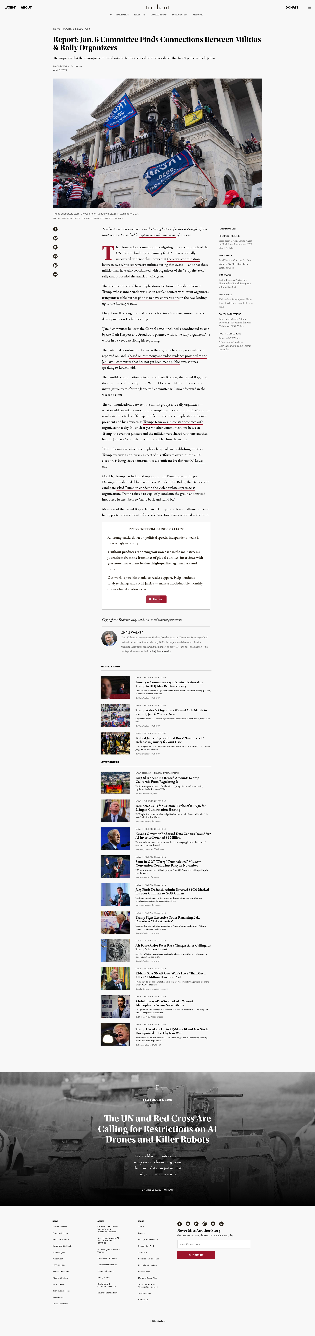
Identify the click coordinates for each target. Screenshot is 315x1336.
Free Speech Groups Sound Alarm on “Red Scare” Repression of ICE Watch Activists (235, 244)
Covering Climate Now (107, 1292)
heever (159, 849)
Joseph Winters (145, 793)
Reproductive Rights (61, 1290)
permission (175, 619)
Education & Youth (60, 1239)
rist (156, 793)
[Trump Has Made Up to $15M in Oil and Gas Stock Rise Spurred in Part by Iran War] (115, 1034)
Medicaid (198, 14)
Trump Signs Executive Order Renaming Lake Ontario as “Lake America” (168, 919)
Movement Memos (105, 1271)
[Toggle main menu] (307, 8)
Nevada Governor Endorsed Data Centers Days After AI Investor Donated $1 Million (173, 835)
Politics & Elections (77, 29)
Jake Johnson (144, 989)
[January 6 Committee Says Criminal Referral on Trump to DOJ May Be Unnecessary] (115, 687)
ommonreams (160, 989)
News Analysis (143, 773)
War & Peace (58, 1297)
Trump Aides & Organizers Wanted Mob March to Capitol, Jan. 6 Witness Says (171, 712)
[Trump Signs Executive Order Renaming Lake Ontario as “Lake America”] (115, 922)
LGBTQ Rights (58, 1265)
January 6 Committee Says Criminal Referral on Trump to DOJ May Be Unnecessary (169, 684)
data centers (180, 14)
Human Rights (58, 1252)
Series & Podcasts (60, 1303)
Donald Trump (159, 14)
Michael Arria (144, 1017)
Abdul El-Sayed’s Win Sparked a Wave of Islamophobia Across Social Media (164, 1003)
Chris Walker (63, 66)
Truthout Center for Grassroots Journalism (148, 1285)
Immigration (122, 14)
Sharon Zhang (144, 821)
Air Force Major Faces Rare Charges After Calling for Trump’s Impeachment (173, 947)
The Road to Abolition (107, 1258)
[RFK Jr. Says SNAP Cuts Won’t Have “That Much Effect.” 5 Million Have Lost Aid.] (115, 978)
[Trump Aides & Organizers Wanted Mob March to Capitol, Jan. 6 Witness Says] (115, 715)
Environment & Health (166, 773)
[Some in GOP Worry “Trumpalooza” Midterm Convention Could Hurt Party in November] (115, 866)
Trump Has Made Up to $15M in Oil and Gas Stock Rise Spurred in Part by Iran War (172, 1031)
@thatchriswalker (162, 651)
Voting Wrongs (104, 1277)
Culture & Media (59, 1226)
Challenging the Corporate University (106, 1285)
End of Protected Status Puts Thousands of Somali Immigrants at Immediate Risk (235, 283)
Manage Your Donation (148, 1239)
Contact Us (143, 1299)
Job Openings (144, 1293)
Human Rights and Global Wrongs (108, 1250)
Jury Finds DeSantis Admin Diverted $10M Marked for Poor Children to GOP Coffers (235, 322)
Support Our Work (146, 1246)
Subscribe (142, 1252)
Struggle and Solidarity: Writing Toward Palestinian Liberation (107, 1229)
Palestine (139, 14)
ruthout (76, 66)
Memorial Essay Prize (147, 1278)
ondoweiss (157, 1017)
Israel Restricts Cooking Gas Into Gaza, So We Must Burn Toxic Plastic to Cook (235, 264)
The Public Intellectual (107, 1264)
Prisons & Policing (60, 1278)
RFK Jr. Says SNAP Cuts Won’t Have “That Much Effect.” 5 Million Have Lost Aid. (171, 975)
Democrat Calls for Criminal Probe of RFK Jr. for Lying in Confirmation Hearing (171, 807)
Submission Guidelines (148, 1258)
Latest (10, 7)
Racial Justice (58, 1284)
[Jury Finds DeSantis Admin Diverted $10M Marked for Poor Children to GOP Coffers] (115, 894)
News (56, 29)
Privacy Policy (144, 1271)
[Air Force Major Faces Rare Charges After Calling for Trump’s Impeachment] (115, 950)
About (26, 7)
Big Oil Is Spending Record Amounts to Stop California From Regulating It (167, 780)
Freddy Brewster (145, 849)
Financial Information (147, 1265)
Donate (292, 7)
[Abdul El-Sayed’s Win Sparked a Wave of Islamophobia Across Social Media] (115, 1006)
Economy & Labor (60, 1233)
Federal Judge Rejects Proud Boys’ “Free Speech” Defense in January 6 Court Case (170, 740)
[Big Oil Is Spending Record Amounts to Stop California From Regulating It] (115, 783)
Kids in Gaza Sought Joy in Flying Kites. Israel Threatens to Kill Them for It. (236, 303)
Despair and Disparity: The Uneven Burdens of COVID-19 (109, 1241)
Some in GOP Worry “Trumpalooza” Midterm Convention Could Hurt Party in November (235, 344)
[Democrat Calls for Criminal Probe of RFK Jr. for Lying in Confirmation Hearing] (115, 810)
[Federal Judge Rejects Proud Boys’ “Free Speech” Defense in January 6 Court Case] (115, 743)
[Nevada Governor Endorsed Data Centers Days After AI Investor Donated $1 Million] (115, 838)
